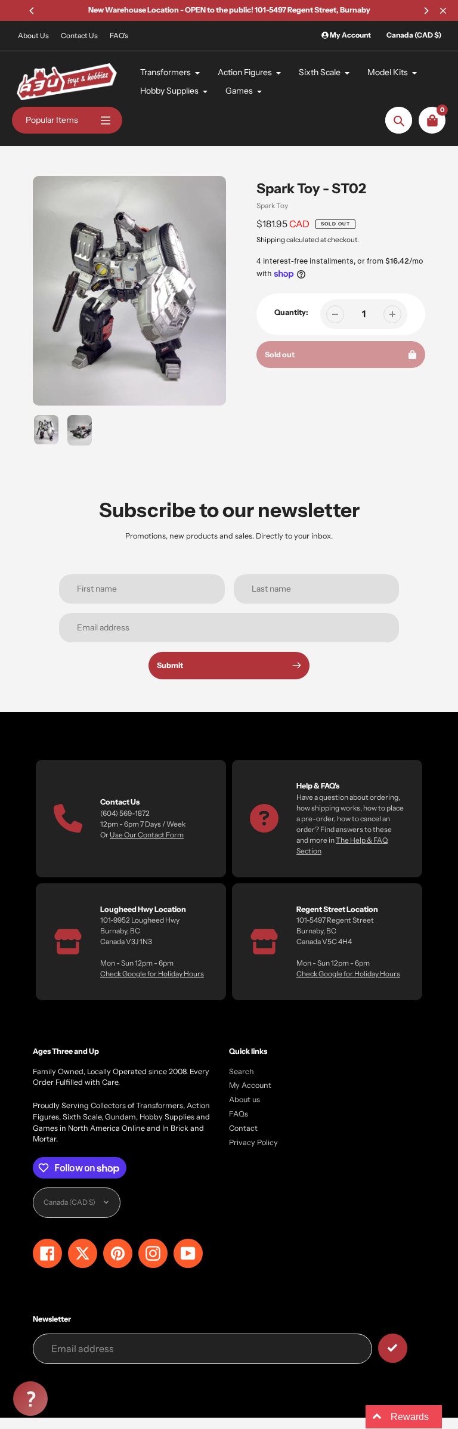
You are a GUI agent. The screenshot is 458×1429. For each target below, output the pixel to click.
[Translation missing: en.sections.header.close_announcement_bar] (443, 11)
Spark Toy (272, 205)
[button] (30, 1398)
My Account (250, 1085)
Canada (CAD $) (413, 34)
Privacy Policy (253, 1142)
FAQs (238, 1113)
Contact (243, 1128)
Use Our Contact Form (147, 834)
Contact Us (79, 35)
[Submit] (392, 1348)
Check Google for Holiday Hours (152, 973)
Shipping (270, 240)
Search (241, 1071)
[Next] (426, 11)
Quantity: (291, 312)
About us (244, 1099)
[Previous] (32, 11)
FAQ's (119, 35)
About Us (33, 35)
